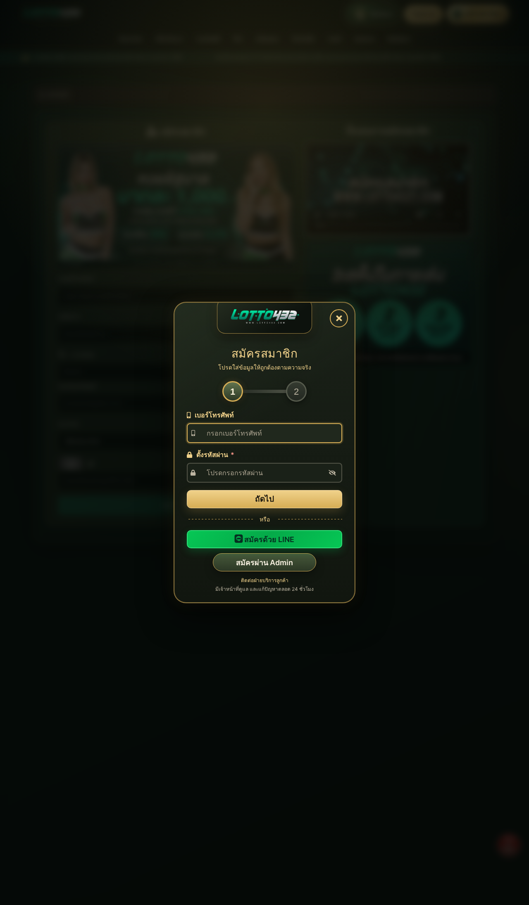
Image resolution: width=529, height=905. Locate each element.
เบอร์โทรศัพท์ (213, 415)
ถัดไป (264, 499)
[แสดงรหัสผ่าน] (332, 473)
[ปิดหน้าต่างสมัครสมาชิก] (339, 318)
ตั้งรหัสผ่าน (214, 454)
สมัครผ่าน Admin (264, 562)
